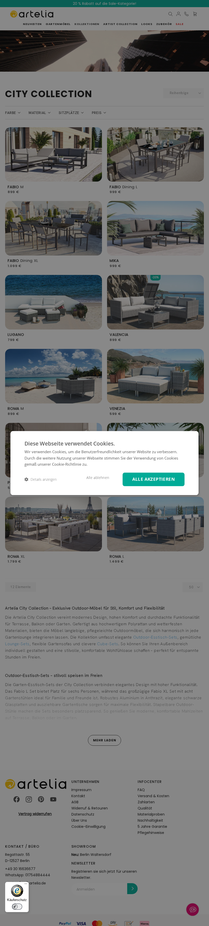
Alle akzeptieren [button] (153, 479)
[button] (40, 479)
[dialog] (104, 463)
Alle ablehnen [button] (97, 477)
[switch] (17, 907)
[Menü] (26, 885)
